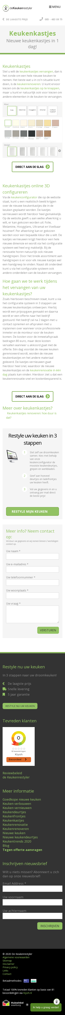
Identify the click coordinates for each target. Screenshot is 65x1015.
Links (5, 970)
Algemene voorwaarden (16, 957)
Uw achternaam (14, 911)
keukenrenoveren (29, 84)
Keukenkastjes (13, 820)
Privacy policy (10, 967)
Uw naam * (13, 551)
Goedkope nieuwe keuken (22, 799)
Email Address (14, 883)
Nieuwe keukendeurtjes (20, 837)
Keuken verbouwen (17, 803)
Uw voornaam (13, 897)
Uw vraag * (13, 603)
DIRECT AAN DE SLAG (29, 167)
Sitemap (7, 960)
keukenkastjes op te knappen (39, 88)
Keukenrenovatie (15, 824)
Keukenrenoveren (16, 829)
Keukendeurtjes (14, 812)
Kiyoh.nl (27, 993)
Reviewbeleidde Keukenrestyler (16, 775)
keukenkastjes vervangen (36, 71)
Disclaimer (8, 964)
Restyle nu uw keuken (20, 706)
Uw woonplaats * (17, 590)
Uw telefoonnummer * (20, 577)
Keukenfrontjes (14, 816)
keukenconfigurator (24, 197)
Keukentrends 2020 (17, 841)
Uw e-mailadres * (17, 564)
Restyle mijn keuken (29, 511)
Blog (6, 845)
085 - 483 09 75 (53, 19)
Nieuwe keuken (14, 833)
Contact (7, 974)
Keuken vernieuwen (17, 808)
